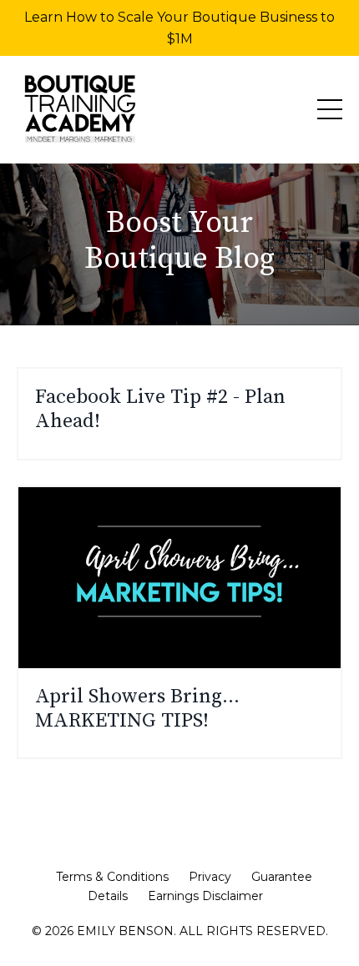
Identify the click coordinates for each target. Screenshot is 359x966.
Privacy (210, 876)
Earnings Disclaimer (205, 895)
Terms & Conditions (112, 876)
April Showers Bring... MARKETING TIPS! (137, 709)
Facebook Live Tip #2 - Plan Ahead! (160, 409)
